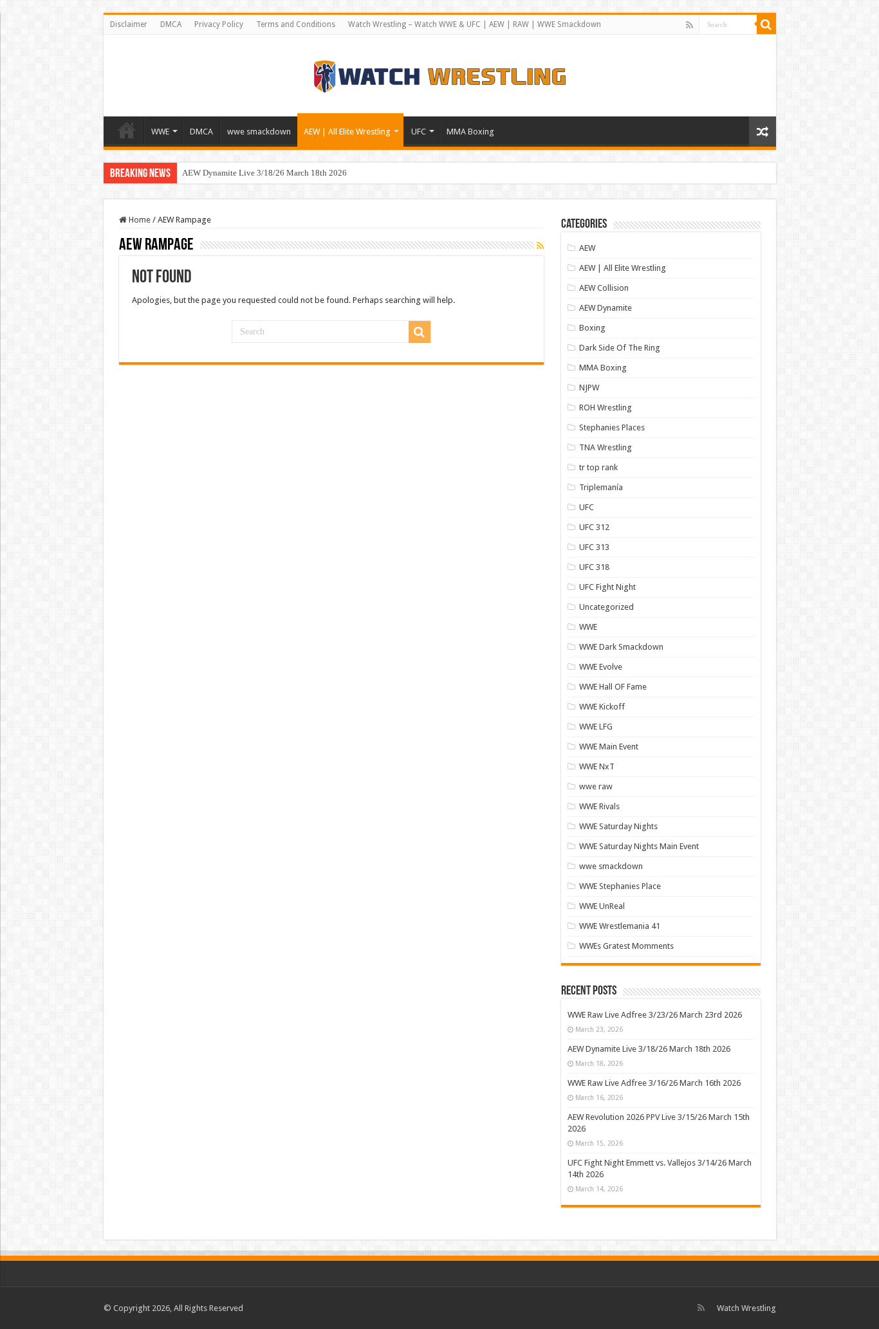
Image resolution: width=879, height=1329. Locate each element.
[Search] (766, 24)
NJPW (589, 387)
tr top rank (598, 467)
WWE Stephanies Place (620, 886)
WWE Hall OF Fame (613, 687)
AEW (587, 248)
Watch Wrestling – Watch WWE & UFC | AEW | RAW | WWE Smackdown (474, 24)
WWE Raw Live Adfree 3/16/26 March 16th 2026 (654, 1083)
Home (126, 129)
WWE (160, 131)
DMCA (170, 24)
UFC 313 (594, 547)
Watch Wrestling (746, 1308)
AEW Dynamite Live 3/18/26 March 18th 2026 (264, 173)
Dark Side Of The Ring (619, 348)
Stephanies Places (612, 427)
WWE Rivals (599, 806)
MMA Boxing (470, 131)
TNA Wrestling (605, 447)
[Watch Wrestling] (439, 73)
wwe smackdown (259, 131)
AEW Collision (604, 288)
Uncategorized (606, 607)
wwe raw (596, 786)
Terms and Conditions (295, 24)
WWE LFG (596, 726)
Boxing (592, 328)
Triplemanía (601, 487)
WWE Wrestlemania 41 (619, 926)
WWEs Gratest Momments (626, 946)
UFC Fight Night (607, 587)
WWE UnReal (602, 906)
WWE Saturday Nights (618, 826)
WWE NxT (597, 766)
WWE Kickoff (602, 706)
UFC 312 (594, 527)
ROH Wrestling (605, 407)
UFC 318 (594, 567)
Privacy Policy (218, 24)
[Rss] (689, 25)
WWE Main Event (608, 746)
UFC (418, 131)
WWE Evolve (600, 667)
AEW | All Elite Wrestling (347, 131)
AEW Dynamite (605, 308)
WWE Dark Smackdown (621, 647)
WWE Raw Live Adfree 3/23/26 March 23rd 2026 (655, 1015)
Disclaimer (128, 24)
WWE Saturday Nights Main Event (639, 846)
